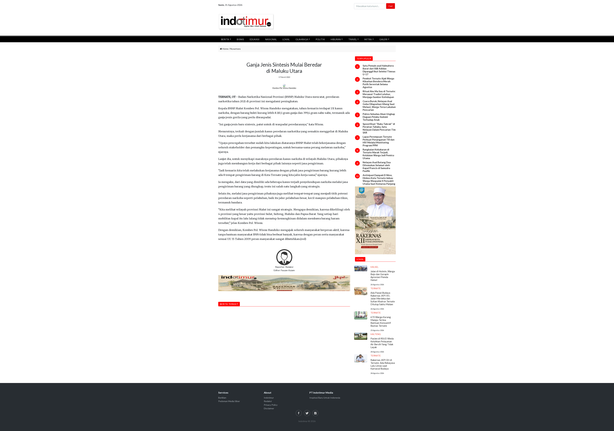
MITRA (368, 39)
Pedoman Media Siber (229, 401)
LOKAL (286, 39)
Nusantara (235, 48)
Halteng (375, 334)
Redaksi (268, 401)
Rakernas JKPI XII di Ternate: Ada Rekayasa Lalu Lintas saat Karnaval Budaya (382, 364)
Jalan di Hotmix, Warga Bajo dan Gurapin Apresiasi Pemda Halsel (382, 275)
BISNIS (240, 39)
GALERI (383, 39)
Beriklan (222, 397)
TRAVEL (352, 39)
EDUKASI (255, 39)
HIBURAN (336, 39)
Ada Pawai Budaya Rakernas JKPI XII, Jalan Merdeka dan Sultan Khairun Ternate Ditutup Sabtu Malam (382, 298)
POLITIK (320, 39)
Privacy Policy (270, 404)
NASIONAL (271, 39)
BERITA (225, 39)
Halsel (374, 267)
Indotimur (269, 397)
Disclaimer (269, 408)
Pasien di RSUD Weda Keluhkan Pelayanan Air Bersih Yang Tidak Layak (382, 343)
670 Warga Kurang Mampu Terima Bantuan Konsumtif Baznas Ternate (380, 321)
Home (225, 48)
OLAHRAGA (301, 39)
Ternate (375, 288)
